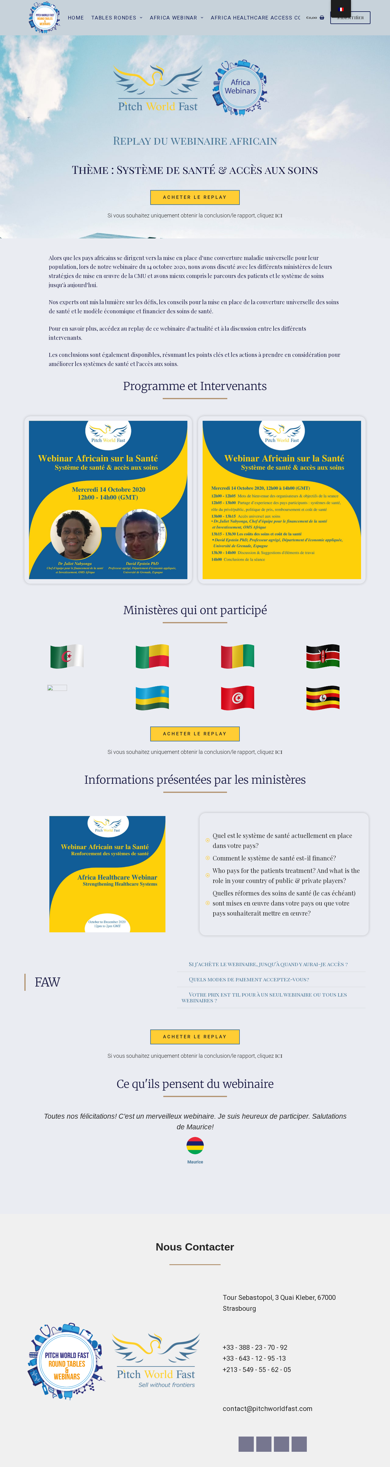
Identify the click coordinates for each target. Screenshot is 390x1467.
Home (76, 18)
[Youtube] (281, 1444)
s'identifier (350, 17)
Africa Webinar (173, 18)
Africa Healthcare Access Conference (271, 18)
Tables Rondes (113, 18)
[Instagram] (263, 1444)
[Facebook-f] (246, 1444)
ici (278, 215)
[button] (271, 964)
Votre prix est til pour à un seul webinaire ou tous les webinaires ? (264, 997)
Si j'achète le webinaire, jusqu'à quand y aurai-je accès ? (268, 964)
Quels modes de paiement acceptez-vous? (249, 979)
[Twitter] (299, 1444)
